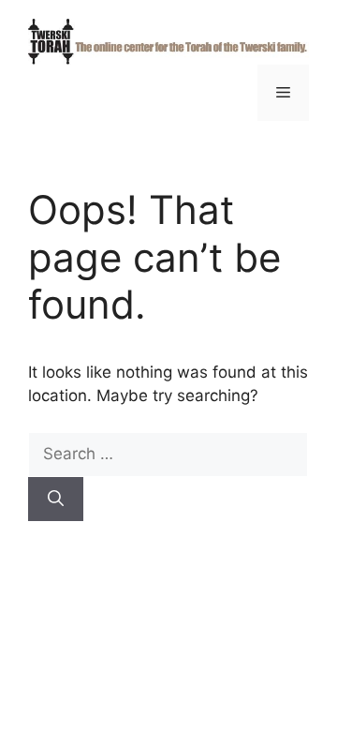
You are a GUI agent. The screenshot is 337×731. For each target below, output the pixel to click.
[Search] (55, 499)
